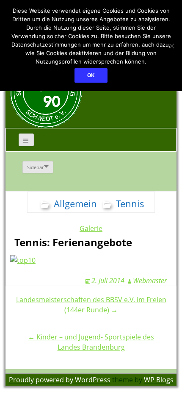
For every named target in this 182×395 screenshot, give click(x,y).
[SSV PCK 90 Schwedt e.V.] (46, 91)
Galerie (91, 228)
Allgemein (75, 203)
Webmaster (150, 280)
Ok (91, 75)
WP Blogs (159, 379)
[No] (171, 46)
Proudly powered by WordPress (59, 379)
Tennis (130, 203)
